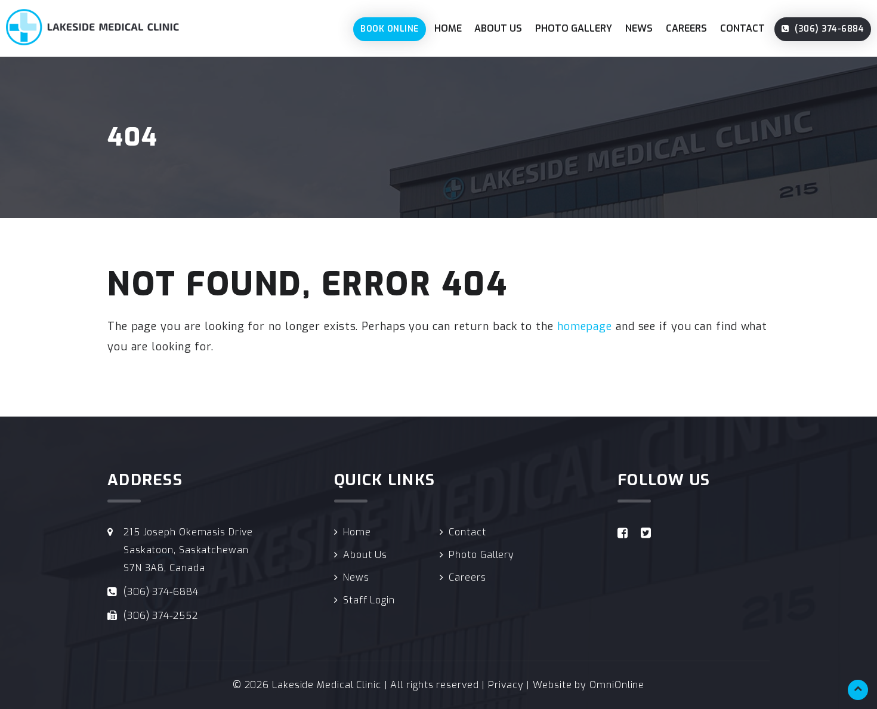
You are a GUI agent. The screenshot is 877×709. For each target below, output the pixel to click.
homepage (584, 326)
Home (448, 28)
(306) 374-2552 (160, 615)
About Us (498, 28)
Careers (686, 28)
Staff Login (369, 600)
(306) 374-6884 (828, 29)
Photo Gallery (573, 28)
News (639, 28)
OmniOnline (616, 685)
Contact (742, 28)
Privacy (505, 685)
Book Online (389, 29)
